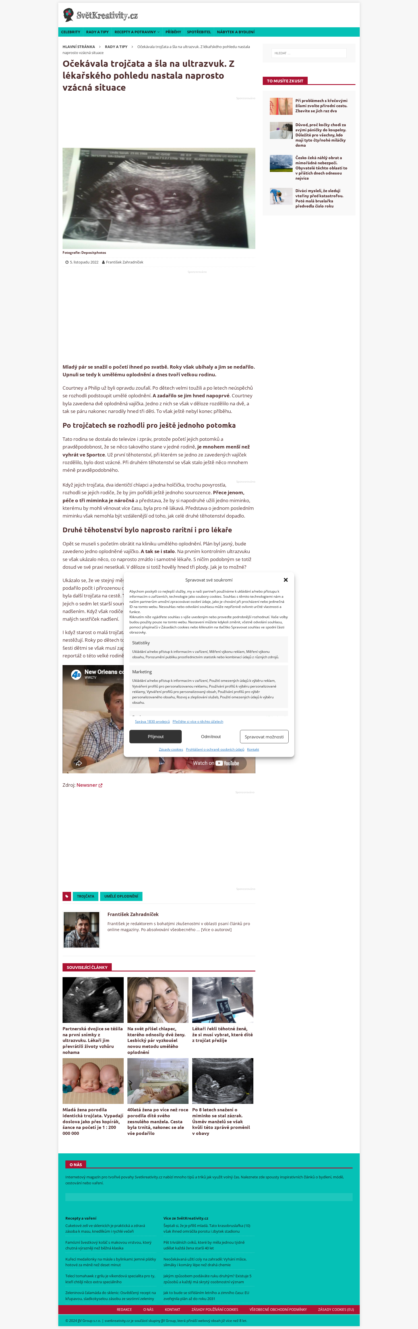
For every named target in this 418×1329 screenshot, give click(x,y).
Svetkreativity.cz (148, 1177)
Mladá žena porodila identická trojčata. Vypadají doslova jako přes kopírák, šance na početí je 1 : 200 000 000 (93, 1121)
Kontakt (253, 749)
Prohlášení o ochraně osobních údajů (215, 749)
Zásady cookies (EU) (336, 1309)
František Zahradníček (133, 914)
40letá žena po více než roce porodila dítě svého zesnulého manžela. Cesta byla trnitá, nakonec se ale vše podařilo (157, 1121)
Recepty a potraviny (135, 31)
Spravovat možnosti (264, 737)
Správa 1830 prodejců (152, 721)
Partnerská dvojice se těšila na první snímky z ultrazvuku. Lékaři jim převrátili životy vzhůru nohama (93, 1040)
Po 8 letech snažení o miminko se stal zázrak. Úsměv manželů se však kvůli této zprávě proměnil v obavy (221, 1121)
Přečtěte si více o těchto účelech (198, 721)
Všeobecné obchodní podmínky (278, 1309)
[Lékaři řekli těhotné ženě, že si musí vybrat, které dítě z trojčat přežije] (222, 1000)
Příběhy (173, 31)
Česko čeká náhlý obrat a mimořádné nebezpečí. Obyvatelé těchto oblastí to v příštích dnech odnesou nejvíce (321, 168)
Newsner (86, 785)
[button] (286, 580)
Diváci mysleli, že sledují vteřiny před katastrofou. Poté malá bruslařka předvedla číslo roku (319, 198)
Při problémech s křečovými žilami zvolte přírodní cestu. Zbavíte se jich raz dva (321, 105)
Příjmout (156, 736)
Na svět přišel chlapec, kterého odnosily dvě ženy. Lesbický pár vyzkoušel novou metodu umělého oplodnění (156, 1040)
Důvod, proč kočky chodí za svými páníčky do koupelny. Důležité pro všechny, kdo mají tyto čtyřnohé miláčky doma (320, 135)
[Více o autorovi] (216, 929)
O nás (148, 1309)
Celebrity (70, 31)
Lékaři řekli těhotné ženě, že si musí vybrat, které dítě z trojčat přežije (222, 1034)
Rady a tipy (97, 31)
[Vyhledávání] (309, 53)
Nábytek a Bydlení (235, 31)
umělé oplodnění (121, 896)
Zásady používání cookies (215, 1309)
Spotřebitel (199, 31)
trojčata (85, 896)
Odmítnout (211, 736)
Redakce (124, 1309)
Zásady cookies (171, 749)
